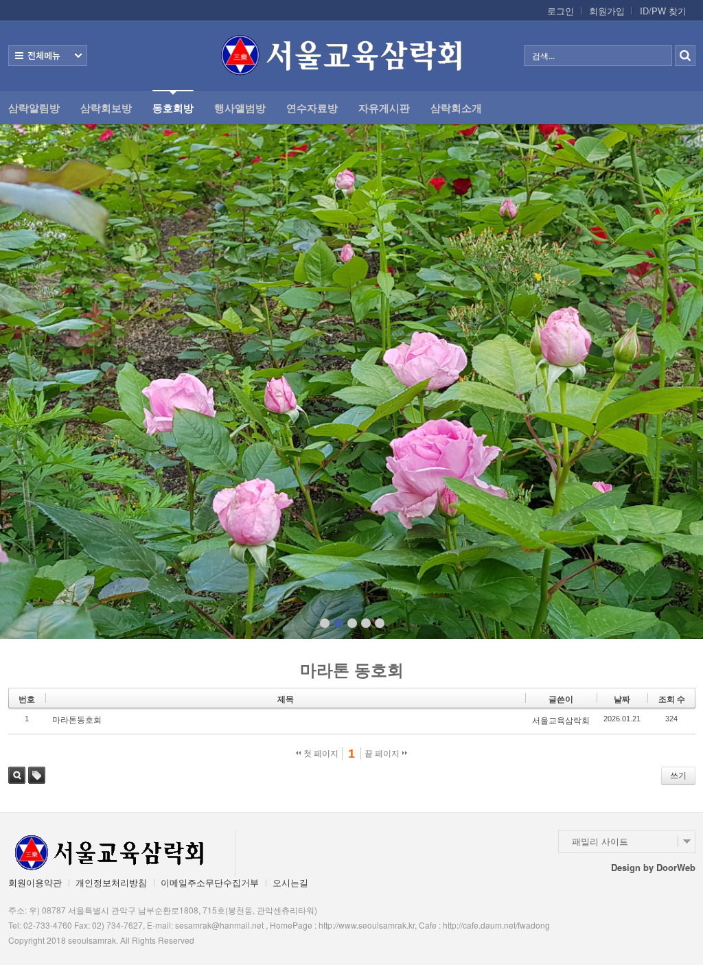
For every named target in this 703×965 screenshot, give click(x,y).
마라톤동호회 (77, 720)
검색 (16, 775)
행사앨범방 (240, 107)
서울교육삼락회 (561, 720)
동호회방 (173, 107)
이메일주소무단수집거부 (210, 882)
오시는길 (290, 882)
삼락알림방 (34, 107)
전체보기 (47, 55)
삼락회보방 (106, 107)
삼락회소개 (456, 107)
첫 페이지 (319, 753)
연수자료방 (312, 107)
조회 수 (671, 699)
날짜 (622, 699)
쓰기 (678, 775)
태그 (36, 775)
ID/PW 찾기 (663, 11)
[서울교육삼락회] (351, 56)
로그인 (560, 11)
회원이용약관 (35, 882)
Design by (653, 867)
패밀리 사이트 (600, 841)
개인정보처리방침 (111, 882)
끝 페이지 (383, 753)
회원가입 (607, 11)
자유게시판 (384, 107)
